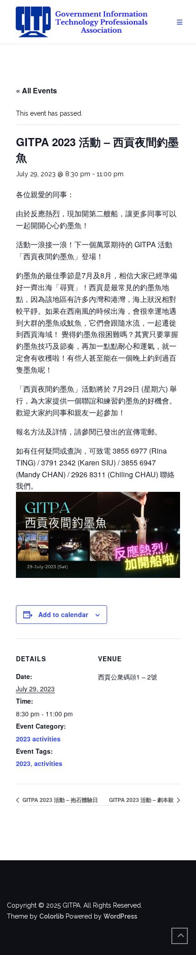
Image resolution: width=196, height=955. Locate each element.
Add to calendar (63, 614)
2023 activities (38, 738)
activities (48, 763)
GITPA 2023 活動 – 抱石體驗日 (59, 800)
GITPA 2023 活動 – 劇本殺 (142, 800)
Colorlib (51, 916)
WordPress (120, 916)
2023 (23, 763)
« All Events (36, 90)
